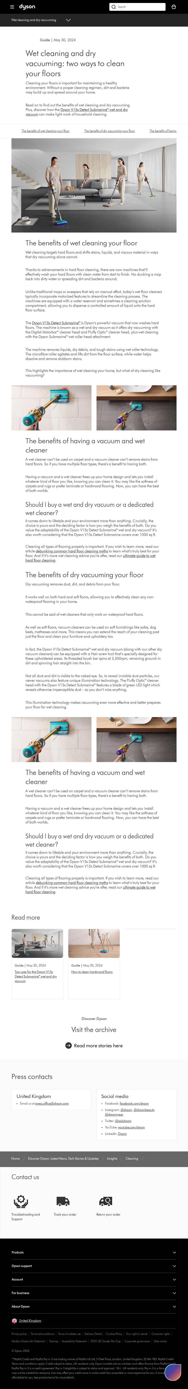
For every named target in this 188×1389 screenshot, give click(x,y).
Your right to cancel (137, 1334)
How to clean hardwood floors (92, 972)
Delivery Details (93, 1334)
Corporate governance (137, 1341)
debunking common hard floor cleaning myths (72, 551)
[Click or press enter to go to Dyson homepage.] (27, 9)
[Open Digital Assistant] (173, 1372)
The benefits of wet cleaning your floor (45, 131)
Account (17, 1279)
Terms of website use (69, 1334)
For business (20, 1293)
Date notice (160, 1341)
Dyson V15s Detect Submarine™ (56, 323)
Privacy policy (19, 1334)
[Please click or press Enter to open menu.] (12, 7)
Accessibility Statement (74, 1341)
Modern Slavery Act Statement (28, 1341)
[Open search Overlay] (137, 7)
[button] (26, 1321)
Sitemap (53, 1341)
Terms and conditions (42, 1334)
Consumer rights (161, 1334)
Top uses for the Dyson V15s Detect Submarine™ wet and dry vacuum (36, 976)
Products (18, 1252)
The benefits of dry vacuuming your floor (109, 131)
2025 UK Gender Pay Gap (106, 1341)
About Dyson (21, 1307)
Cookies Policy (114, 1334)
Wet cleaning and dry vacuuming (33, 20)
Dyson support (22, 1266)
